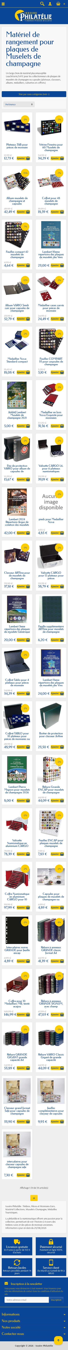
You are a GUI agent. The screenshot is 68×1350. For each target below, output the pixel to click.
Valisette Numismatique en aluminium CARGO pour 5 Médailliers (17, 844)
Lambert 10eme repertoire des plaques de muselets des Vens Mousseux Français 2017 (51, 257)
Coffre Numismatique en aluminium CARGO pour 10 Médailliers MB (17, 898)
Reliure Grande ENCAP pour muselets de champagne (51, 789)
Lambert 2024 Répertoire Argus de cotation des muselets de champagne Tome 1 (17, 523)
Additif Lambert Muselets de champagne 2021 (17, 414)
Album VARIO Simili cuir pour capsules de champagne (17, 307)
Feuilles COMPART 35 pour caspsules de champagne (51, 361)
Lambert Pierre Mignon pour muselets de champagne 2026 (17, 789)
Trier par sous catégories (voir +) (34, 94)
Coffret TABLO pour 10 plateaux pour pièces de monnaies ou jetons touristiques (17, 737)
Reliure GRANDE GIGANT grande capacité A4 (17, 1057)
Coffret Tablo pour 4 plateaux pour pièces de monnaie (17, 682)
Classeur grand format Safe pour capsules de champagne (17, 1110)
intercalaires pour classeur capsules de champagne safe (17, 1164)
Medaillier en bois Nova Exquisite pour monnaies (51, 414)
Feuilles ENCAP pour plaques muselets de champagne (51, 843)
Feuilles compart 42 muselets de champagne (17, 254)
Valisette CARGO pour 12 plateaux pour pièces (51, 575)
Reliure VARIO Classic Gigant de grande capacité (51, 1057)
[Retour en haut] (34, 1198)
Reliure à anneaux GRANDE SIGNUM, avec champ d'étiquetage (51, 1005)
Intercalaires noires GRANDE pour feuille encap (17, 950)
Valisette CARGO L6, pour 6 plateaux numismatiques (51, 468)
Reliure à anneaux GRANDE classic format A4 (51, 950)
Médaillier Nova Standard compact (17, 360)
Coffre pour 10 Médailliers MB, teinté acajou (17, 1003)
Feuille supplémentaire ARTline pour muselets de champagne (51, 629)
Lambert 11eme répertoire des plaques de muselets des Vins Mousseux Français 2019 (51, 685)
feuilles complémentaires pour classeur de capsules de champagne (51, 1112)
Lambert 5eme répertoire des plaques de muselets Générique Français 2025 (17, 630)
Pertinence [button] (10, 104)
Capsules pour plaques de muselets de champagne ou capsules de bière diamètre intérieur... (51, 899)
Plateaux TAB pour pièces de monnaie (17, 146)
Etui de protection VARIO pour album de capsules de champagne (17, 470)
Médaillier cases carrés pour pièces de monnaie (51, 307)
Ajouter (21, 158)
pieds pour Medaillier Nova (51, 520)
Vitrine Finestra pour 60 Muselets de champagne (51, 147)
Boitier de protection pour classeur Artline (51, 735)
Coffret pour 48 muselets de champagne (51, 200)
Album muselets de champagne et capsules (17, 200)
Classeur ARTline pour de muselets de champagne (17, 575)
